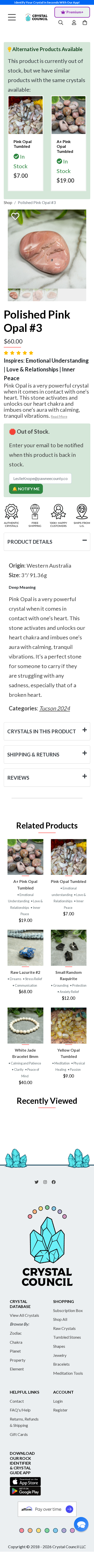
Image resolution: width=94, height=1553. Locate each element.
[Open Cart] (85, 23)
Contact (17, 1401)
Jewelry (59, 1355)
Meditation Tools (68, 1373)
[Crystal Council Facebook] (56, 1182)
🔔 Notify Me (26, 488)
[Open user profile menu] (74, 23)
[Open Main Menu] (12, 17)
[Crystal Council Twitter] (39, 1182)
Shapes (59, 1346)
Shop (8, 202)
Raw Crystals (64, 1328)
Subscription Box (68, 1310)
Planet (15, 1351)
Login (58, 1401)
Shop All (60, 1319)
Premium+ (74, 12)
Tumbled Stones (67, 1337)
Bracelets (61, 1364)
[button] (81, 1524)
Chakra (16, 1342)
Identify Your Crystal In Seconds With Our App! (47, 2)
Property (17, 1360)
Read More (59, 417)
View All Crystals (24, 1315)
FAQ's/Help (20, 1409)
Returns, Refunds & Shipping (24, 1422)
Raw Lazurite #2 (25, 972)
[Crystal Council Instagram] (47, 1182)
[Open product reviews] (19, 352)
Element (17, 1368)
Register (60, 1409)
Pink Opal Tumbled (68, 881)
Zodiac (16, 1333)
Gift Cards (19, 1434)
